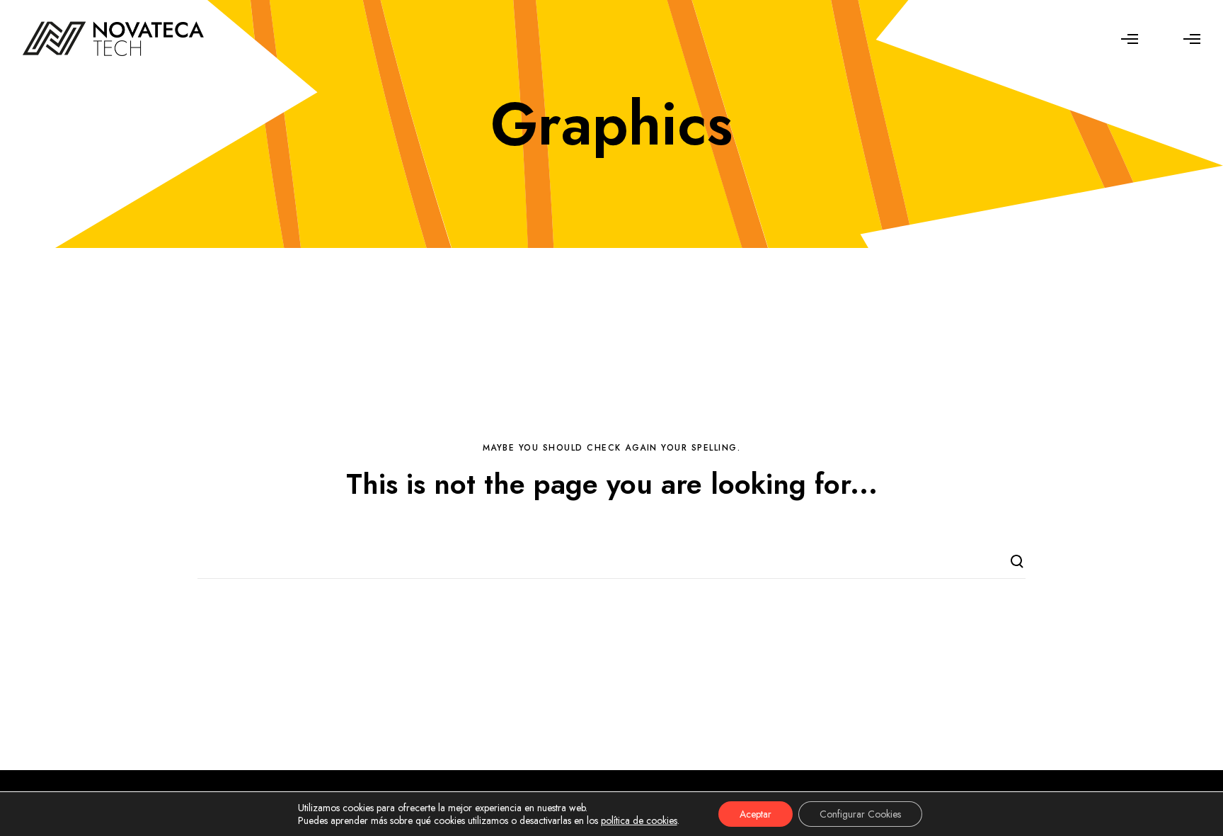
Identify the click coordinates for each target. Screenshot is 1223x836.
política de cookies (639, 820)
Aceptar (755, 814)
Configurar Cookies (860, 814)
